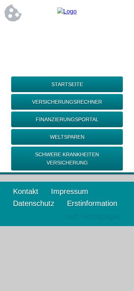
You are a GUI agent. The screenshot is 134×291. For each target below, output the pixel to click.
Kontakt (25, 191)
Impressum (69, 191)
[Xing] (67, 36)
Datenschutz (33, 203)
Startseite (67, 84)
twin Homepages (93, 216)
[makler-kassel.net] (67, 11)
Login (44, 216)
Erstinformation (92, 203)
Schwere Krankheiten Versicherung (67, 158)
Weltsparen (67, 137)
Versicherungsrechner (67, 102)
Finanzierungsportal (67, 119)
